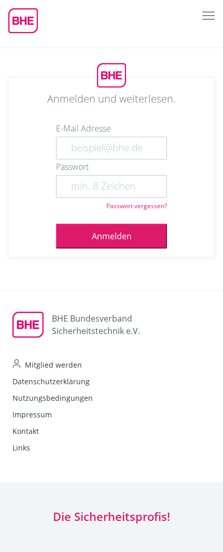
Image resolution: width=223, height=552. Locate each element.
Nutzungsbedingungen (52, 398)
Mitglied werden (53, 365)
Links (21, 448)
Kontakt (25, 431)
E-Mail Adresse (83, 128)
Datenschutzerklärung (51, 381)
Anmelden (112, 236)
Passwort (72, 166)
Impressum (32, 414)
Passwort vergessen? (136, 205)
